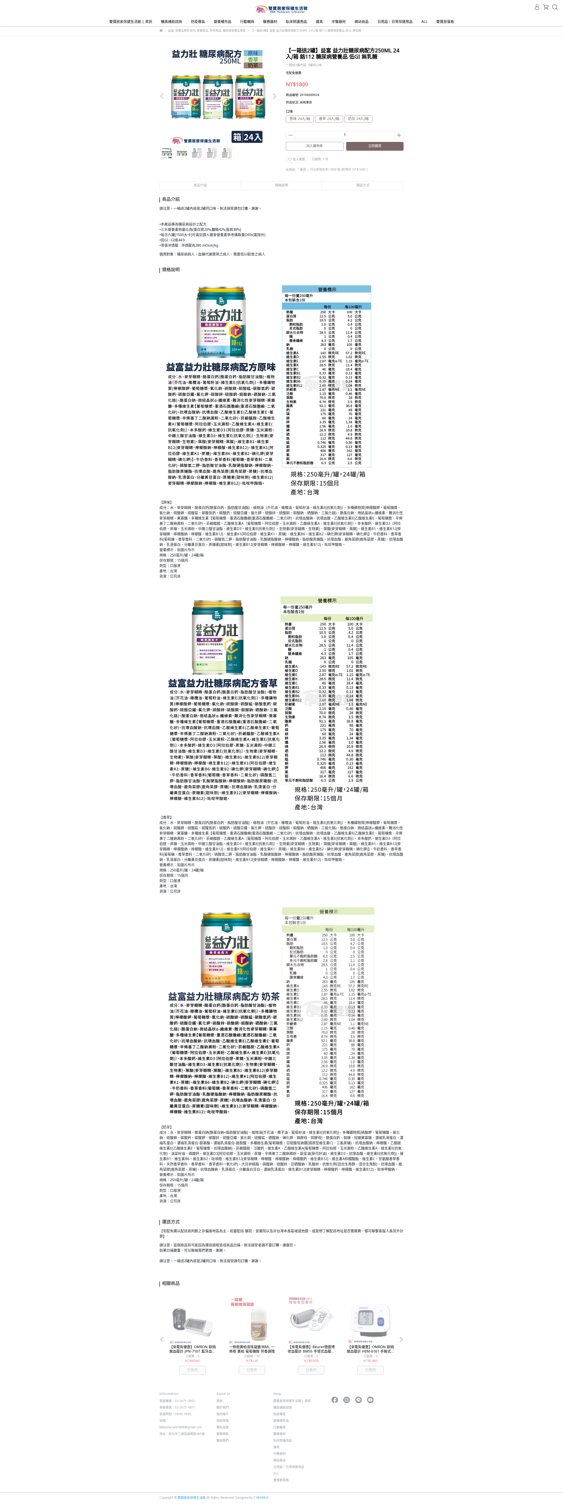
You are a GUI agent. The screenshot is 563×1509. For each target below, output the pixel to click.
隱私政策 (222, 1427)
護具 (319, 22)
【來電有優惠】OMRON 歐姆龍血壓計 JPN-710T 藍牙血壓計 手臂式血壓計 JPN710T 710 (192, 1349)
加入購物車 (314, 146)
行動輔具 (247, 22)
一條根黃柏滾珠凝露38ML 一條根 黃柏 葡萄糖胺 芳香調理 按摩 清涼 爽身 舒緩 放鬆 (252, 1349)
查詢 (219, 1401)
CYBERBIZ (261, 1498)
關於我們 (222, 1408)
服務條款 (222, 1434)
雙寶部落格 (445, 22)
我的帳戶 (222, 1414)
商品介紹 (200, 185)
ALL (424, 22)
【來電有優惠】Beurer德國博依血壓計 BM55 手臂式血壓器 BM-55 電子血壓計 (311, 1349)
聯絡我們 (222, 1441)
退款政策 (222, 1421)
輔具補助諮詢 (171, 22)
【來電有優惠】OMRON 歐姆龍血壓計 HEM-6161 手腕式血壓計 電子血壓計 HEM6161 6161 (370, 1349)
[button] (274, 96)
